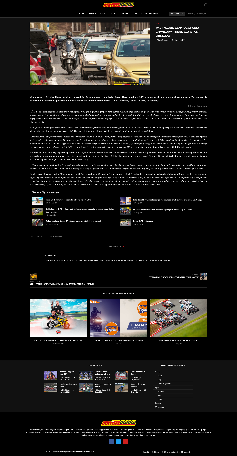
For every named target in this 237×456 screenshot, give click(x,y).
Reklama (155, 452)
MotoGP (161, 391)
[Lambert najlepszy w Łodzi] (50, 387)
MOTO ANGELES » (177, 13)
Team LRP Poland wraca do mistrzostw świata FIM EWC (68, 200)
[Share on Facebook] (127, 246)
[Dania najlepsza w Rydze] (121, 375)
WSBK (160, 399)
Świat (160, 376)
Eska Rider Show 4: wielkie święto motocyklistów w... (118, 340)
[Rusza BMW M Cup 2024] (125, 222)
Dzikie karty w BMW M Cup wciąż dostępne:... (178, 340)
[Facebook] (111, 441)
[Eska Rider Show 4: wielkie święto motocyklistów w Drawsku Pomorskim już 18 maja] (125, 201)
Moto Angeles (186, 452)
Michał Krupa (65, 377)
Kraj (159, 379)
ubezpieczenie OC (56, 236)
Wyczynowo (159, 407)
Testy (112, 14)
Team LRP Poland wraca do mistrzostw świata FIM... (58, 340)
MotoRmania (162, 40)
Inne (159, 395)
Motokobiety (151, 14)
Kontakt (146, 452)
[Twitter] (118, 441)
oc (32, 236)
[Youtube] (125, 441)
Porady (92, 14)
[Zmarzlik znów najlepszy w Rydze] (86, 375)
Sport (103, 14)
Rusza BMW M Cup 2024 (143, 221)
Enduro (158, 403)
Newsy (82, 14)
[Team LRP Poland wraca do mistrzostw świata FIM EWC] (37, 201)
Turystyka (137, 14)
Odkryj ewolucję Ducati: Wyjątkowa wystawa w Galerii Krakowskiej (73, 221)
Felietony (123, 14)
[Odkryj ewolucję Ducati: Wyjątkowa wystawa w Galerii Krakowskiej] (37, 222)
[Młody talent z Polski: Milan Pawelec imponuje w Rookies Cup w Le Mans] (125, 211)
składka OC (41, 236)
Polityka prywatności (170, 452)
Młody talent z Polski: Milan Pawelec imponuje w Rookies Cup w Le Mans (162, 210)
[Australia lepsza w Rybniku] (121, 387)
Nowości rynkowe (164, 383)
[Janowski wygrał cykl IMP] (50, 375)
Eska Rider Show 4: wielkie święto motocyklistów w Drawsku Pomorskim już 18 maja (167, 200)
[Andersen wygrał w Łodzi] (86, 387)
